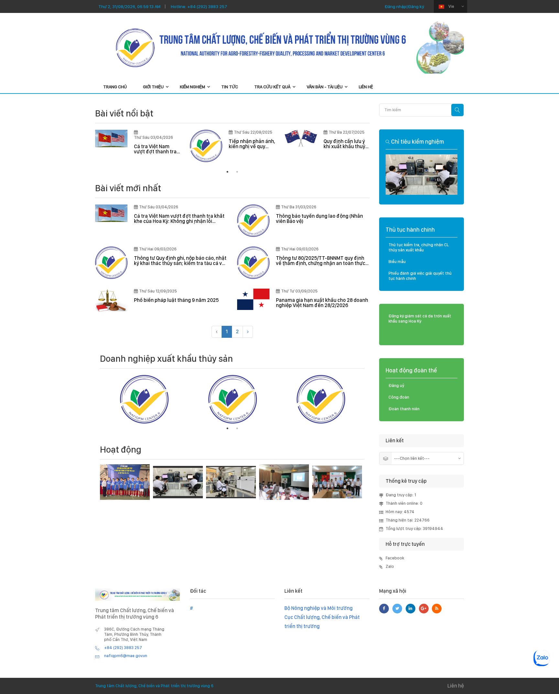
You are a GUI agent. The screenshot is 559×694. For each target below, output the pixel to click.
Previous (85, 146)
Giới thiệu (153, 86)
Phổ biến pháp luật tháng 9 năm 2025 (176, 300)
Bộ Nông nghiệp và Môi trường (318, 608)
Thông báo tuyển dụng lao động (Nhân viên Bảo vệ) (319, 219)
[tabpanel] (137, 145)
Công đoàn (399, 397)
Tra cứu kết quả (272, 86)
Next (369, 399)
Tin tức (229, 86)
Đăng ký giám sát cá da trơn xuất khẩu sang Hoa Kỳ (420, 319)
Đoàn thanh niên (404, 408)
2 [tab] (237, 172)
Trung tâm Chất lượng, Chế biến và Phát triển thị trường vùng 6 (154, 685)
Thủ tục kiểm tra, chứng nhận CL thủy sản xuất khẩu (419, 247)
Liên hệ (366, 86)
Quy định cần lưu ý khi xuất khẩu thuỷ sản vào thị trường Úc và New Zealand (345, 144)
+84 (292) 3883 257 (207, 6)
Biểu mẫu (397, 261)
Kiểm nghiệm (192, 86)
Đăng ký (416, 6)
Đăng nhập (395, 6)
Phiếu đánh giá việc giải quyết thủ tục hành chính (420, 276)
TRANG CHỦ (115, 86)
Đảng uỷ (396, 385)
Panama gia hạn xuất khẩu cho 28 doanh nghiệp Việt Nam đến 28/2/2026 (322, 303)
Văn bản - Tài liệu (325, 86)
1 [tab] (227, 172)
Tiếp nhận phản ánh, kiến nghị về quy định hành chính (252, 144)
